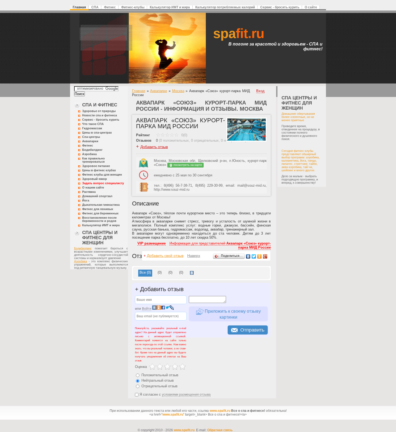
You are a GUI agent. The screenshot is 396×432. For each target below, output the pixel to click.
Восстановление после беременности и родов (99, 219)
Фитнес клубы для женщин (102, 174)
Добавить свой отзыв (165, 255)
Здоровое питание (96, 166)
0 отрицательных (205, 140)
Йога (85, 200)
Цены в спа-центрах (97, 132)
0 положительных (174, 140)
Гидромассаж (92, 128)
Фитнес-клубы (132, 7)
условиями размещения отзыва (186, 394)
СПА (95, 7)
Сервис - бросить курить (279, 7)
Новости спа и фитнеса (99, 115)
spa (238, 33)
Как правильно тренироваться (93, 160)
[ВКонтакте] (248, 256)
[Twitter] (254, 256)
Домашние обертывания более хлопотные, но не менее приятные (298, 117)
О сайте (311, 7)
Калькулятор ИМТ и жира (170, 7)
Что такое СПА (93, 124)
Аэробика (89, 154)
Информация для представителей (220, 245)
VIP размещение (151, 243)
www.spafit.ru (220, 411)
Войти (146, 309)
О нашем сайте (93, 187)
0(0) (183, 135)
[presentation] (192, 273)
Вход (260, 91)
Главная (79, 7)
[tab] (145, 273)
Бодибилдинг (92, 149)
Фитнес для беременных (100, 213)
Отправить (252, 330)
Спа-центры (91, 136)
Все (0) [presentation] (145, 272)
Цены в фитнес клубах (99, 170)
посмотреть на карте (187, 164)
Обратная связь (219, 430)
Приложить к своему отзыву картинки (232, 314)
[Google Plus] (265, 256)
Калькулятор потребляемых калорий (225, 7)
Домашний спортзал (97, 196)
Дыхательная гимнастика (101, 204)
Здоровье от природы (99, 111)
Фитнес (110, 7)
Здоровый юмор (94, 178)
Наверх (193, 255)
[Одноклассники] (259, 256)
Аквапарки (90, 141)
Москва (178, 91)
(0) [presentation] (160, 272)
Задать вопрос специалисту (103, 183)
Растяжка (89, 191)
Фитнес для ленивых (97, 209)
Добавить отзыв (154, 147)
